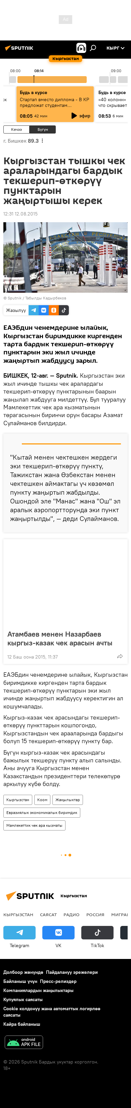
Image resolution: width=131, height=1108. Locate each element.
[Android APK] (24, 1043)
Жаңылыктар (67, 799)
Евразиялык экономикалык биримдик (41, 812)
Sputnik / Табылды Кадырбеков (37, 297)
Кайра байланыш (21, 1024)
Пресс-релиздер (58, 981)
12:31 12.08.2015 (20, 214)
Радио (71, 914)
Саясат (48, 914)
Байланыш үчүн (20, 981)
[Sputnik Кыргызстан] (20, 51)
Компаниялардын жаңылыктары (38, 990)
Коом (42, 799)
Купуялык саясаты (23, 999)
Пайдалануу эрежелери (72, 972)
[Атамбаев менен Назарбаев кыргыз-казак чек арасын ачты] (65, 582)
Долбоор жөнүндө (23, 972)
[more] (120, 656)
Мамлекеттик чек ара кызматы (34, 825)
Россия (95, 914)
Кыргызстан (17, 799)
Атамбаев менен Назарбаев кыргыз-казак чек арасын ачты (60, 638)
